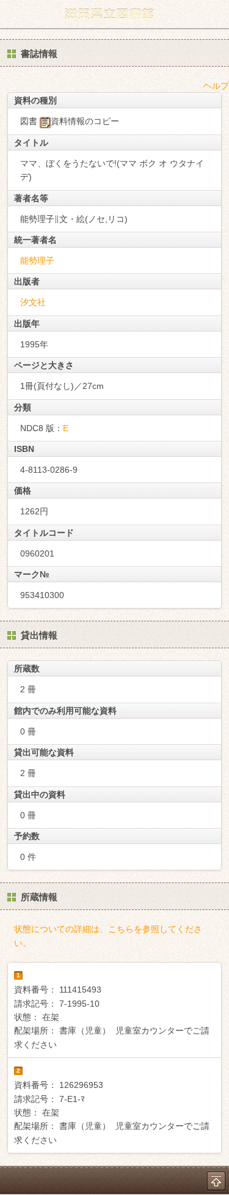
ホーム (12, 14)
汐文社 (33, 302)
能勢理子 (37, 260)
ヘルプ (216, 86)
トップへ (216, 1181)
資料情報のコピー (85, 121)
